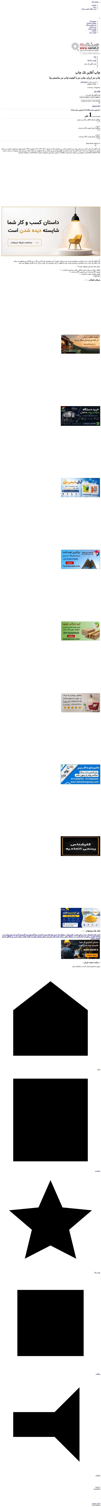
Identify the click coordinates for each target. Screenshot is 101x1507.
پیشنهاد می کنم (95, 97)
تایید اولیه (96, 276)
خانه (95, 56)
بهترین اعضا (92, 29)
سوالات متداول (91, 23)
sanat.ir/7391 (96, 106)
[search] (99, 53)
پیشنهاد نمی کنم (84, 97)
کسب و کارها (92, 60)
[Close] (99, 18)
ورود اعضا (93, 27)
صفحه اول (92, 21)
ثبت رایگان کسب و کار (88, 9)
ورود (94, 7)
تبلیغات (94, 5)
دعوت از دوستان (86, 100)
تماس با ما (92, 32)
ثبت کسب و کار (91, 25)
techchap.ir (84, 82)
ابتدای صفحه (96, 1503)
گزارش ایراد (96, 100)
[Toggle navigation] (99, 2)
